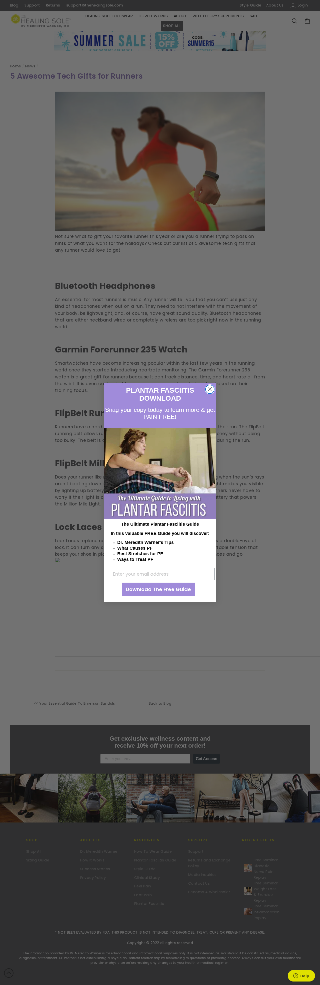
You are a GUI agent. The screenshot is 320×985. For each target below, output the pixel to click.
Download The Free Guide (158, 589)
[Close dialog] (210, 389)
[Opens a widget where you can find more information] (301, 976)
